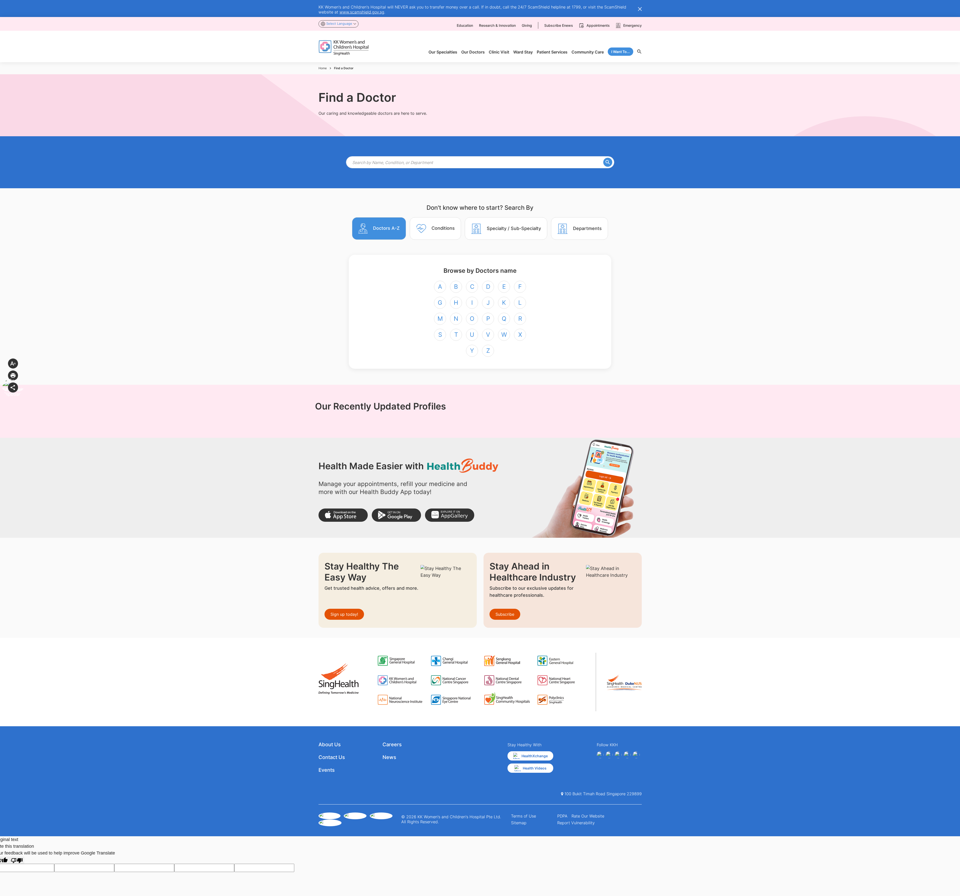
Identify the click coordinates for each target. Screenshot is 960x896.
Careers (392, 745)
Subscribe (505, 614)
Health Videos (534, 768)
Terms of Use (523, 816)
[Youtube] (609, 754)
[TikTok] (636, 754)
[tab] (379, 228)
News (389, 757)
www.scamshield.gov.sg (362, 12)
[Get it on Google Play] (396, 515)
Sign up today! (344, 614)
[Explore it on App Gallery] (449, 515)
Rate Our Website (588, 816)
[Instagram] (618, 754)
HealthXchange (535, 756)
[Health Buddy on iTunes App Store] (343, 515)
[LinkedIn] (627, 754)
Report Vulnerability (576, 822)
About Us (329, 745)
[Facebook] (600, 754)
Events (326, 770)
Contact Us (331, 757)
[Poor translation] (16, 860)
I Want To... (620, 52)
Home (322, 68)
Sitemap (518, 822)
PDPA (562, 816)
